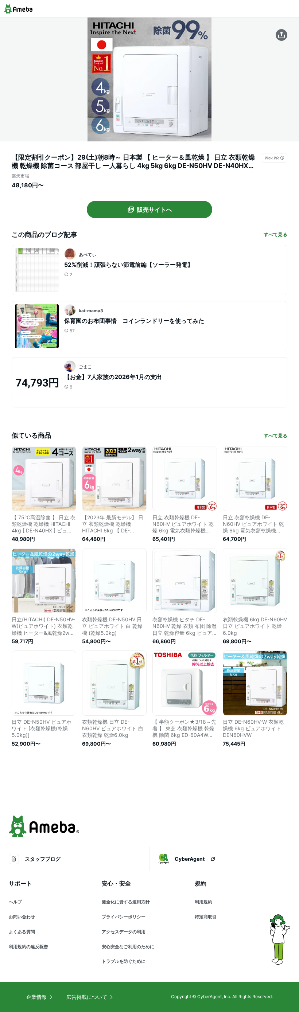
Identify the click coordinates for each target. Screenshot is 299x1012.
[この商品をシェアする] (281, 35)
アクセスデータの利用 (123, 931)
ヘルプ (15, 901)
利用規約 (203, 901)
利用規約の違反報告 (28, 946)
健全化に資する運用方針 (126, 901)
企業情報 (36, 997)
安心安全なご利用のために (128, 946)
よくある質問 (22, 931)
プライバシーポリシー (123, 916)
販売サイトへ (154, 209)
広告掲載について (86, 997)
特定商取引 (206, 916)
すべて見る (275, 234)
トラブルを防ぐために (123, 961)
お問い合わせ (22, 916)
